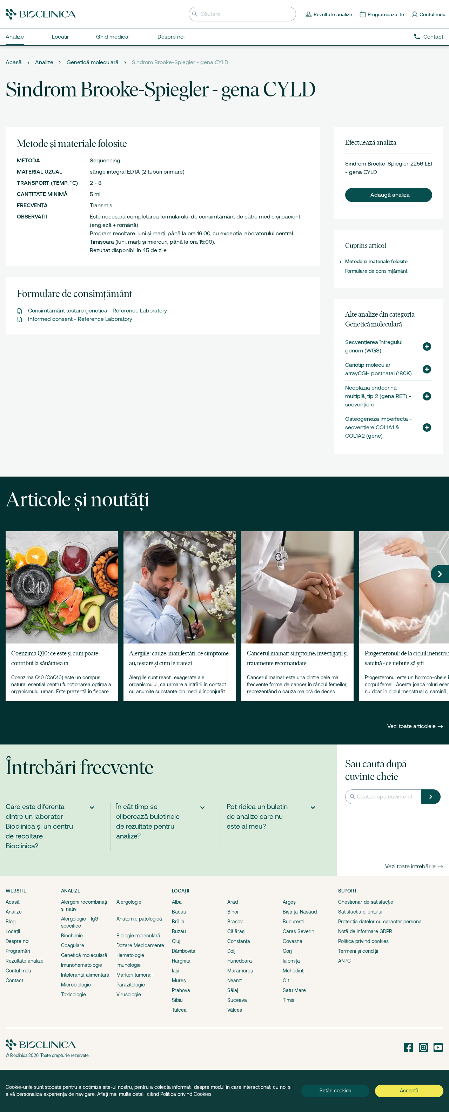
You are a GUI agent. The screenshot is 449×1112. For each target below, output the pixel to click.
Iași (175, 970)
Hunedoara (239, 961)
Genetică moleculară (93, 62)
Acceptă (409, 1090)
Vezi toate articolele (412, 726)
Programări (18, 951)
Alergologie (128, 902)
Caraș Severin (298, 931)
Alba (177, 902)
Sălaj (232, 990)
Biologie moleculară (138, 935)
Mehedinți (293, 970)
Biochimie (72, 935)
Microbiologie (76, 985)
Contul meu (18, 970)
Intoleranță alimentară (85, 975)
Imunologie (128, 965)
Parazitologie (130, 985)
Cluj (176, 941)
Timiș (288, 1000)
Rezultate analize (24, 961)
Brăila (178, 921)
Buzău (179, 931)
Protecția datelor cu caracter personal (380, 921)
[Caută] (431, 796)
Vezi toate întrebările (410, 866)
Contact (433, 37)
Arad (232, 902)
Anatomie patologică (139, 919)
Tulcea (179, 1010)
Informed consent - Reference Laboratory (80, 319)
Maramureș (240, 970)
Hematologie (130, 955)
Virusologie (128, 994)
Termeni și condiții (358, 951)
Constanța (238, 941)
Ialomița (291, 961)
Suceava (237, 1000)
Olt (286, 980)
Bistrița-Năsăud (300, 912)
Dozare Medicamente (140, 945)
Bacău (179, 912)
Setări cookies (335, 1090)
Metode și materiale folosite (376, 261)
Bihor (233, 912)
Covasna (292, 941)
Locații (13, 931)
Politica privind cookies (363, 941)
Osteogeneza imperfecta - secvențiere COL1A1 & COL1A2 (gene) (378, 427)
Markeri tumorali (134, 975)
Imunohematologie (81, 965)
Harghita (181, 961)
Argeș (289, 902)
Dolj (231, 951)
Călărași (236, 931)
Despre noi (17, 941)
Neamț (234, 980)
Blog (10, 921)
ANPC (344, 961)
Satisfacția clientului (360, 912)
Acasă (14, 62)
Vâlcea (234, 1010)
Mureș (179, 980)
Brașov (235, 921)
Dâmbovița (183, 951)
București (293, 921)
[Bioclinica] (41, 14)
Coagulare (72, 945)
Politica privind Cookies (186, 1094)
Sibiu (177, 1000)
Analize (44, 62)
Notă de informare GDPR (365, 931)
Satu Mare (294, 990)
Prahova (181, 990)
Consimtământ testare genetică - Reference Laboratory (97, 311)
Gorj (287, 951)
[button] (388, 195)
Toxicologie (73, 994)
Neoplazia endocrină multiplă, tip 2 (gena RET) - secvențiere (378, 396)
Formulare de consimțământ (376, 271)
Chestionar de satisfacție (365, 902)
